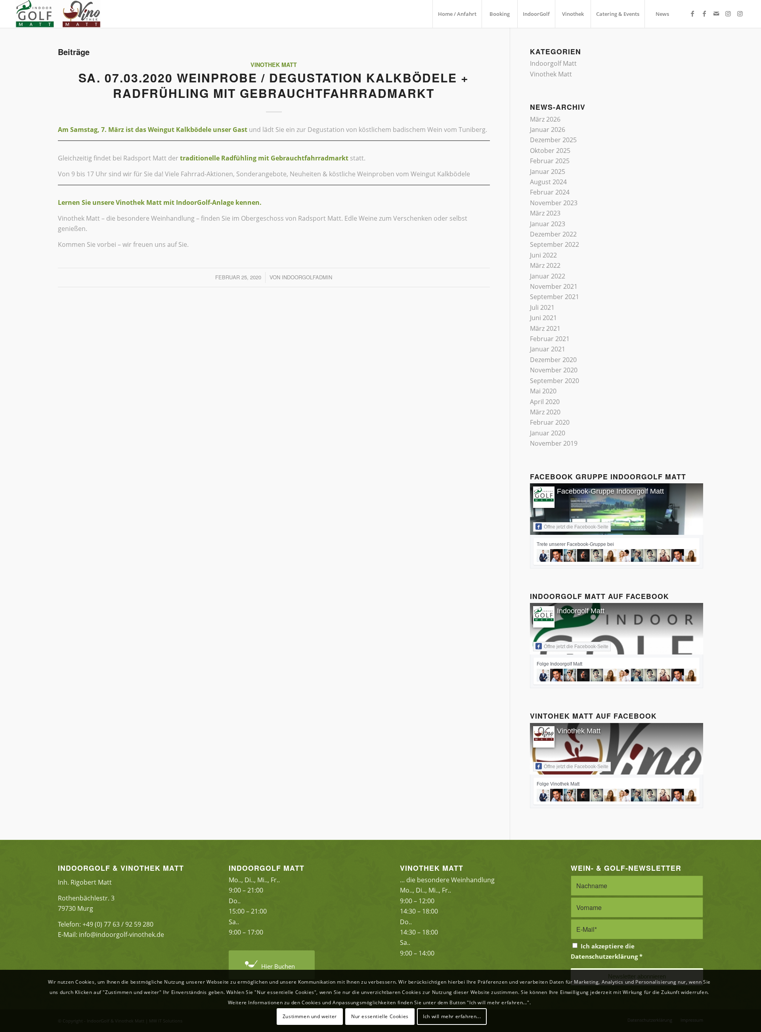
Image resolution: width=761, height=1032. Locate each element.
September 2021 (554, 296)
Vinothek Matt (273, 65)
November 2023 (553, 202)
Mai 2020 (543, 391)
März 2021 (545, 328)
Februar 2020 (550, 422)
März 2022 (545, 265)
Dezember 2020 (553, 359)
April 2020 (545, 401)
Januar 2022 (547, 276)
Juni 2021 (543, 317)
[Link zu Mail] (716, 13)
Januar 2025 (547, 171)
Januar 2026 (547, 129)
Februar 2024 (550, 192)
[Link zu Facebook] (692, 13)
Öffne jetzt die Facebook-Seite (576, 527)
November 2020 (553, 370)
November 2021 (553, 286)
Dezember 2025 (553, 139)
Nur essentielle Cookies (380, 1016)
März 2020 (545, 412)
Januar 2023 (547, 223)
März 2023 (545, 213)
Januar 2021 (547, 349)
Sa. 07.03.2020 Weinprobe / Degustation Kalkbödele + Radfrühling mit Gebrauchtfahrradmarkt (273, 85)
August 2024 (548, 181)
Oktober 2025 (550, 150)
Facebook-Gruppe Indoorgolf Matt (610, 491)
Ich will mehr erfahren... (452, 1016)
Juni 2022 (543, 255)
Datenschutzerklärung (604, 956)
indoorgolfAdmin (307, 277)
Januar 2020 (547, 433)
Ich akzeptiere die (606, 951)
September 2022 (554, 244)
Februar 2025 (550, 160)
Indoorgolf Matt (553, 63)
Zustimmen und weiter (310, 1016)
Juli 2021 (542, 307)
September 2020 (554, 380)
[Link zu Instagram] (728, 13)
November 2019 (553, 443)
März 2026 (545, 119)
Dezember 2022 (553, 234)
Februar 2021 (550, 338)
